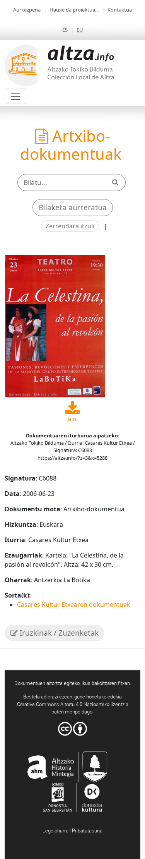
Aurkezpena (27, 9)
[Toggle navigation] (15, 96)
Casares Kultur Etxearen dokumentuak (73, 604)
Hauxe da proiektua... (74, 9)
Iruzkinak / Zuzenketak (58, 633)
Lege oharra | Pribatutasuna (72, 830)
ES (65, 29)
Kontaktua (119, 9)
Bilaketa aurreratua (73, 208)
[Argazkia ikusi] (55, 325)
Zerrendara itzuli (70, 226)
